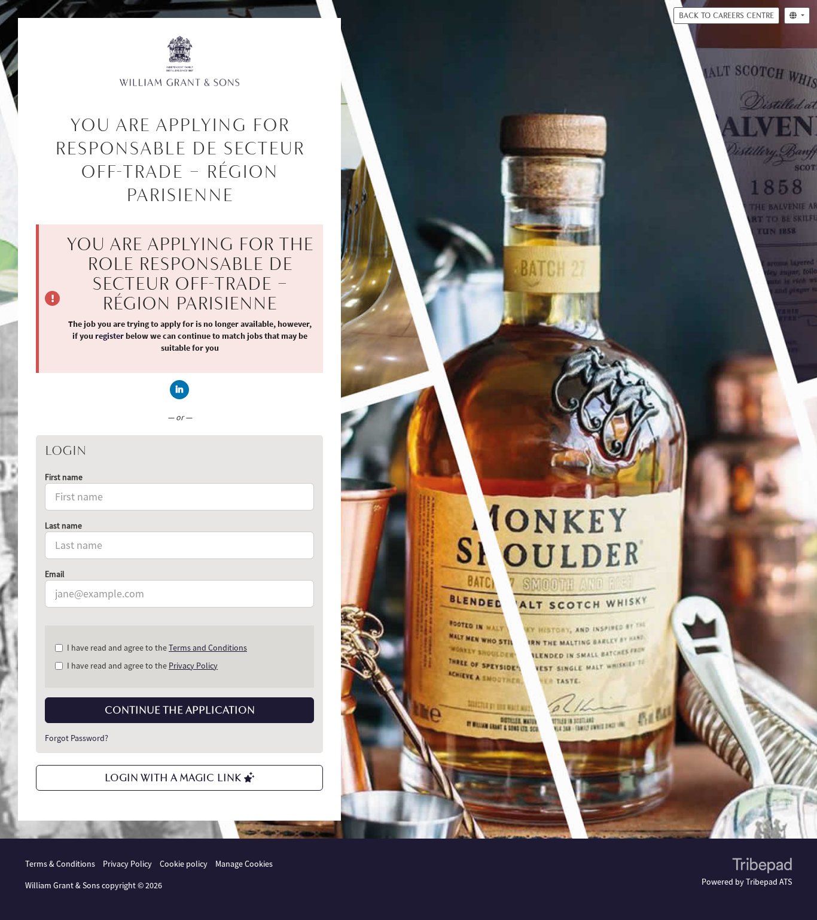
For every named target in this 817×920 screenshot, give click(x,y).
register (109, 335)
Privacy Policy (193, 665)
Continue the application (180, 709)
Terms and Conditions (208, 647)
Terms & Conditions (60, 863)
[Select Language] (797, 15)
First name (64, 477)
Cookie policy (184, 863)
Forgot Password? (76, 738)
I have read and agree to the (157, 647)
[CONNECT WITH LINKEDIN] (179, 389)
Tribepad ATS (769, 881)
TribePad (762, 867)
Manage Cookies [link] (244, 863)
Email (55, 574)
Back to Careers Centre (726, 15)
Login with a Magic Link (174, 777)
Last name (63, 525)
